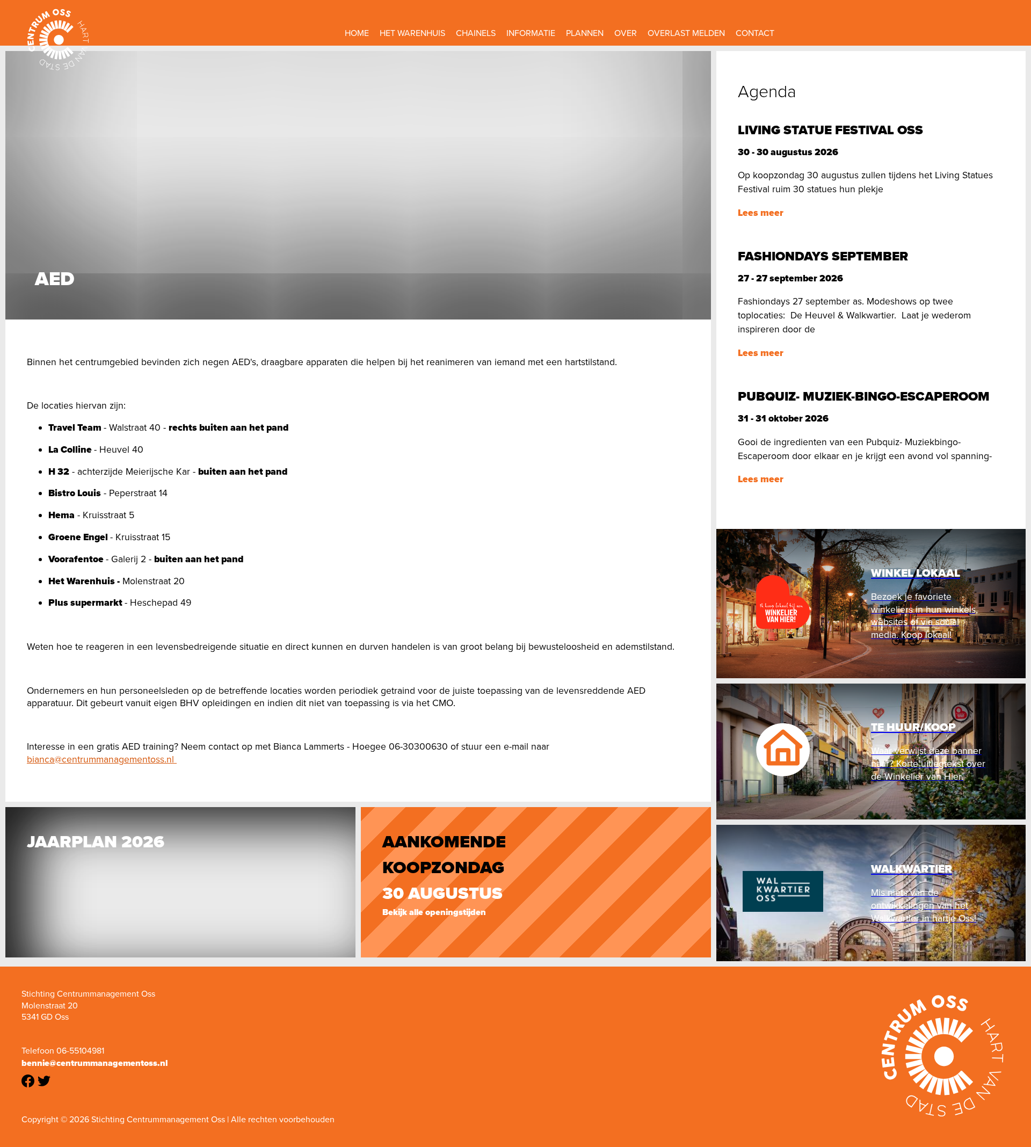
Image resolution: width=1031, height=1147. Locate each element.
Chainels (476, 33)
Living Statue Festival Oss (830, 130)
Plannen (585, 33)
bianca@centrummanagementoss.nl (102, 759)
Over (625, 33)
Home (357, 33)
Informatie (530, 33)
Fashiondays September (823, 256)
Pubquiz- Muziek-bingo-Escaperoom (864, 396)
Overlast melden (686, 33)
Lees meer (760, 213)
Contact (755, 33)
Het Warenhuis (412, 33)
